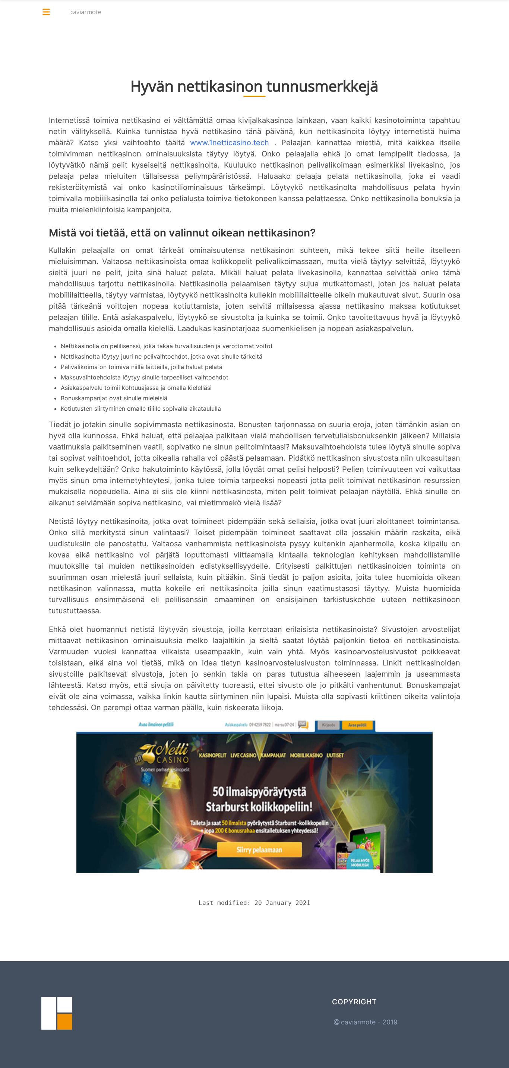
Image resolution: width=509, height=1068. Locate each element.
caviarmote (85, 12)
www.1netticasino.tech (229, 142)
